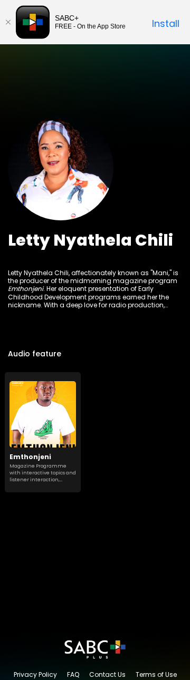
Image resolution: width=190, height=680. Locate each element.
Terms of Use (156, 674)
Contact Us (107, 674)
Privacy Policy (35, 674)
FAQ (73, 674)
